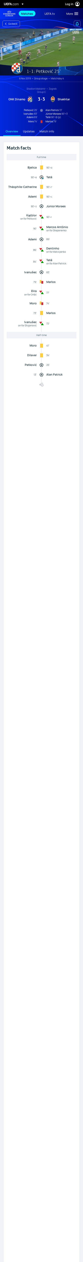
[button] (71, 13)
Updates (29, 131)
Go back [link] (12, 23)
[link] (27, 13)
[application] (41, 52)
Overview (12, 131)
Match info (46, 131)
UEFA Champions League (9, 13)
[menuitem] (29, 13)
